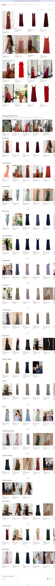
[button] (10, 5)
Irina (33, 396)
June (23, 202)
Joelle (44, 351)
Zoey (13, 202)
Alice (44, 251)
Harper (44, 396)
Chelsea (24, 446)
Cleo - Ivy (3, 133)
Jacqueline (34, 325)
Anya (34, 276)
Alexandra (34, 251)
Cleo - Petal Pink (35, 133)
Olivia (41, 55)
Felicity (44, 471)
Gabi (3, 154)
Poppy (3, 202)
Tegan (13, 565)
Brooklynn (14, 351)
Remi (16, 103)
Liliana (13, 471)
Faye (33, 178)
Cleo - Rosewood (25, 133)
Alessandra (24, 251)
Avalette (24, 276)
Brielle (29, 79)
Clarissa (24, 471)
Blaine (3, 178)
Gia (2, 251)
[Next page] (30, 112)
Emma (3, 79)
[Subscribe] (18, 579)
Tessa (13, 251)
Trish (13, 374)
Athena (41, 79)
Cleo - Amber (14, 133)
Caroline (16, 79)
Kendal (24, 422)
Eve (28, 54)
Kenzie (34, 565)
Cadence (3, 351)
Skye (13, 276)
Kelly (44, 565)
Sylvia (41, 28)
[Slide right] (29, 159)
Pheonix (29, 104)
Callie (3, 422)
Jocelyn (24, 325)
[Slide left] (25, 159)
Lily (43, 202)
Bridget (24, 351)
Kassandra (14, 325)
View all (27, 209)
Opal (44, 446)
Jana (43, 154)
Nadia (3, 374)
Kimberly (14, 422)
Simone (29, 28)
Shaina (24, 541)
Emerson (3, 276)
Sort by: (38, 9)
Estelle (34, 374)
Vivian (3, 103)
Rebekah (44, 541)
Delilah (14, 446)
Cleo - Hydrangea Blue (46, 133)
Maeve (41, 104)
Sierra (13, 541)
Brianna (34, 351)
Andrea (44, 276)
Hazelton (3, 325)
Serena (34, 541)
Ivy (43, 325)
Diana (16, 28)
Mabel (34, 202)
